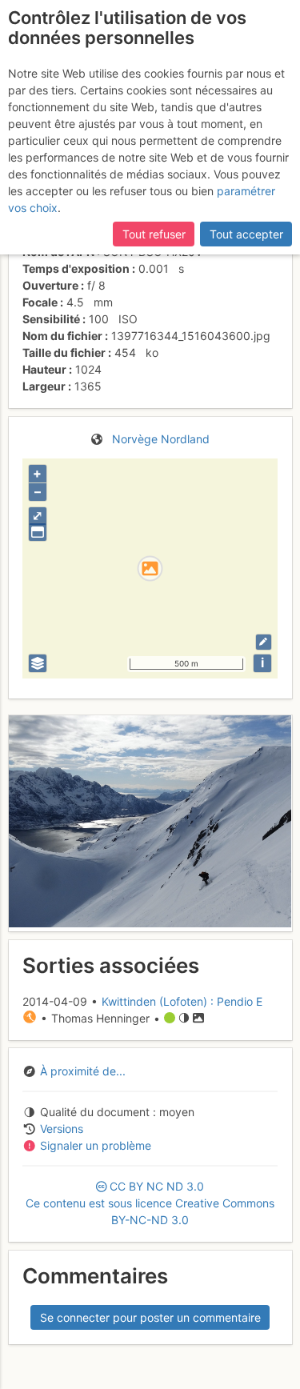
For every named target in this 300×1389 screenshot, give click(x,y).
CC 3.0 (150, 1203)
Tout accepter (246, 234)
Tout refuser (154, 234)
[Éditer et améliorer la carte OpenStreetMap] (263, 642)
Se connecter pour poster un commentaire (150, 1317)
